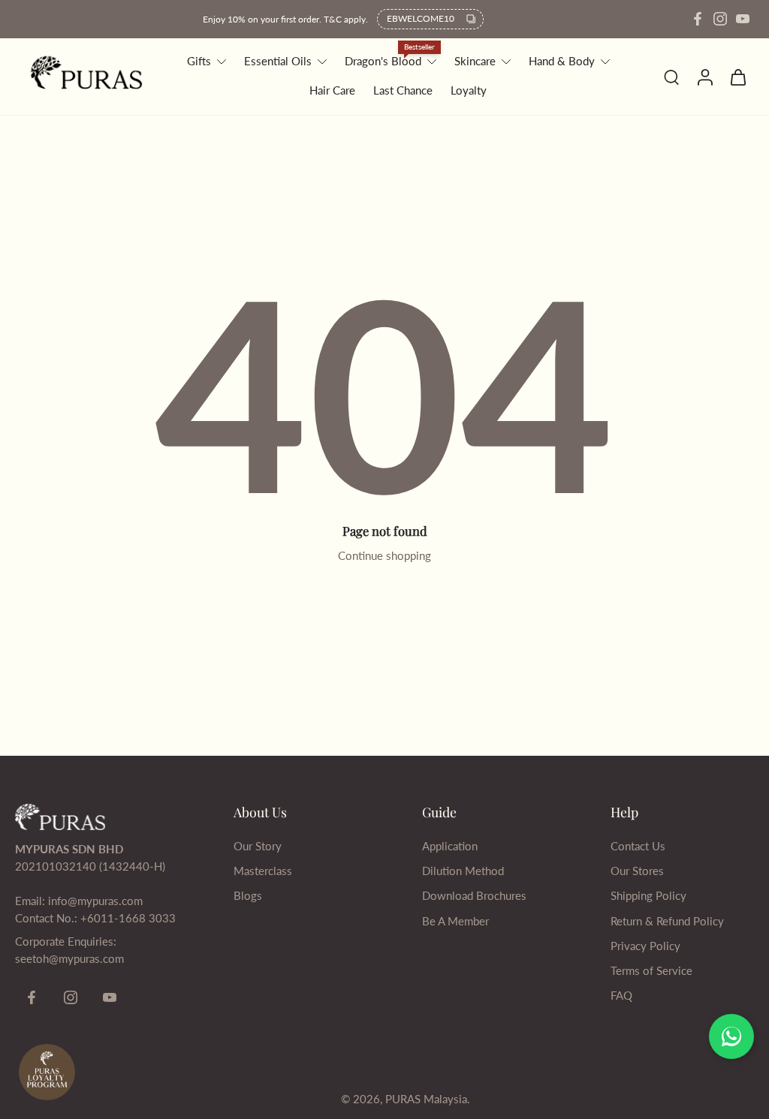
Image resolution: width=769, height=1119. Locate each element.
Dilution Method (463, 870)
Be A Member (455, 921)
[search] (671, 77)
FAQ (621, 995)
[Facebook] (697, 19)
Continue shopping (384, 555)
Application (450, 846)
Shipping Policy (648, 895)
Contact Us (638, 846)
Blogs (248, 895)
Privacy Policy (645, 945)
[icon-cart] (737, 77)
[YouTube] (742, 19)
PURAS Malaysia (426, 1098)
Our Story (258, 846)
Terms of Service (651, 970)
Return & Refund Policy (667, 921)
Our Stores (637, 870)
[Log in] (704, 76)
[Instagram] (720, 19)
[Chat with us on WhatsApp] (731, 1036)
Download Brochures (474, 895)
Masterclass (263, 870)
